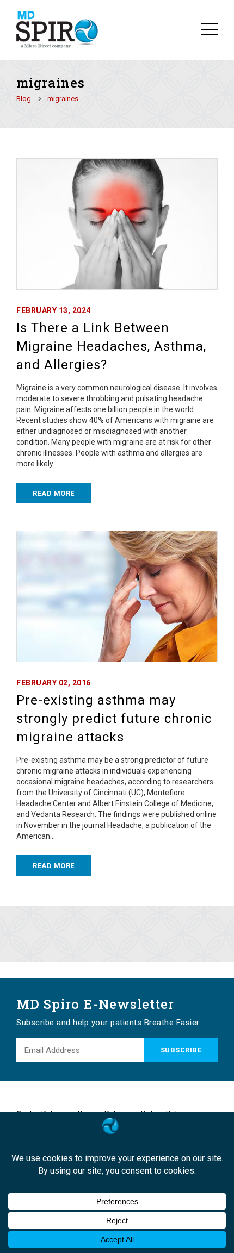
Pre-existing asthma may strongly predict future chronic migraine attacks (114, 719)
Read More (54, 493)
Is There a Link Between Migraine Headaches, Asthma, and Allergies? (111, 346)
